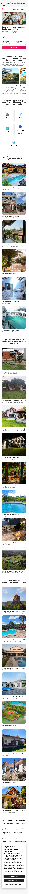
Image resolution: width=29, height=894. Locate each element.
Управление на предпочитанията (14, 884)
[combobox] (14, 38)
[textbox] (8, 43)
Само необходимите (13, 880)
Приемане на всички (14, 876)
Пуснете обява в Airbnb (18, 9)
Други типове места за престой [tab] (10, 823)
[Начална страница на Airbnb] (3, 9)
